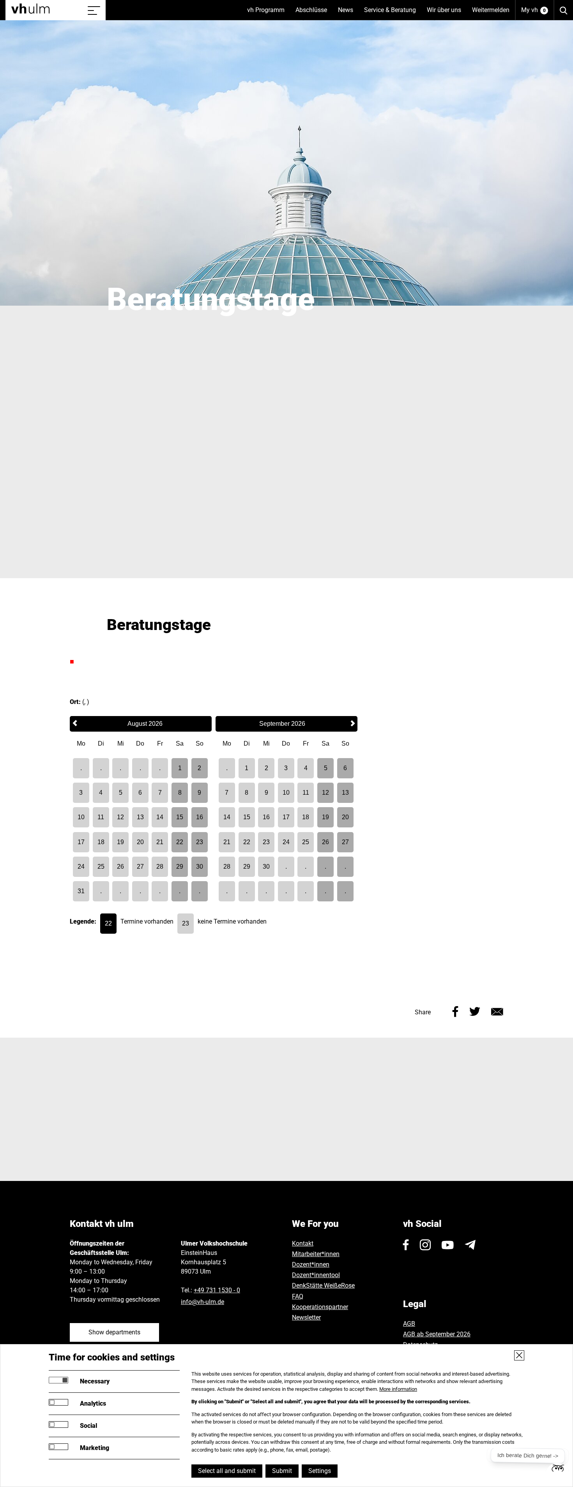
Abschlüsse (313, 13)
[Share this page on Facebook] (455, 1010)
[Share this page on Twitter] (474, 1010)
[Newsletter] (470, 1245)
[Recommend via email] (497, 1010)
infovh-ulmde (202, 1302)
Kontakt (302, 1243)
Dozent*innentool (316, 1275)
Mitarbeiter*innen (316, 1254)
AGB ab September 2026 (436, 1334)
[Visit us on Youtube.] (448, 1245)
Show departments (114, 1332)
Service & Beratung (392, 13)
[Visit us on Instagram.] (425, 1245)
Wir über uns (447, 13)
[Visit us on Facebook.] (406, 1245)
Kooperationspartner (320, 1307)
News (348, 13)
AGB (409, 1323)
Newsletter (306, 1317)
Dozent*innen (310, 1264)
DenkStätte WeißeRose (323, 1285)
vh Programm (268, 13)
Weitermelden (490, 10)
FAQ (297, 1296)
